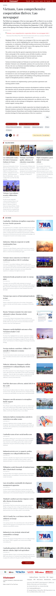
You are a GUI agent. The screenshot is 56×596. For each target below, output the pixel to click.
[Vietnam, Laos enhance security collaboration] (11, 185)
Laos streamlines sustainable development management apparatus (17, 484)
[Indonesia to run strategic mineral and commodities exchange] (45, 536)
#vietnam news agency (38, 127)
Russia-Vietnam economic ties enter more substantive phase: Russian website (17, 313)
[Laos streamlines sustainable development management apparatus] (45, 487)
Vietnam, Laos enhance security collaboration (10, 194)
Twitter (10, 135)
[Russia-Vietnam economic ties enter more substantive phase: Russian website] (45, 316)
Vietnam (9, 130)
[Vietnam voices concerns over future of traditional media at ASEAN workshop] (45, 262)
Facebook (6, 135)
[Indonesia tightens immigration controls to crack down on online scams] (45, 421)
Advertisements (47, 579)
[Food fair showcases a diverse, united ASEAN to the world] (45, 387)
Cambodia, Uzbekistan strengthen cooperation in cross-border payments (19, 222)
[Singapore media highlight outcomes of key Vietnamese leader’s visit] (45, 333)
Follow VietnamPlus (37, 135)
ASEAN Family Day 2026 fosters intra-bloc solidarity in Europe (17, 517)
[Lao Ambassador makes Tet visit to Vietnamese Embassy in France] (11, 150)
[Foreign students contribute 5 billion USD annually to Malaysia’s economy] (45, 352)
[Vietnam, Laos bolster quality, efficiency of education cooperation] (28, 150)
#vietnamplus (27, 127)
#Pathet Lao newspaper (11, 124)
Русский (48, 1)
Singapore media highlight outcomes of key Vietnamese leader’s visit (17, 330)
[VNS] (15, 572)
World (5, 5)
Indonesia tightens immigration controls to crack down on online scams (17, 418)
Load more (28, 562)
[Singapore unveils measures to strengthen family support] (45, 403)
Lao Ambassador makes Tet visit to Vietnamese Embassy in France (10, 160)
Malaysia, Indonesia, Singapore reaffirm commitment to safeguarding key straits (16, 365)
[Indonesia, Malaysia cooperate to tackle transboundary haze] (45, 246)
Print (14, 135)
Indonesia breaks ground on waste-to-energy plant (18, 278)
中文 (45, 1)
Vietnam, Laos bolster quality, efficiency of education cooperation (27, 160)
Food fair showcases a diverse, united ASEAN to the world (19, 384)
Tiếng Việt (28, 1)
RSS (47, 577)
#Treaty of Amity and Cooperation (13, 127)
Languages (29, 579)
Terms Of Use (42, 577)
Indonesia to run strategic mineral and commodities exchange (16, 533)
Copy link (17, 135)
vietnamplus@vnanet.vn (35, 588)
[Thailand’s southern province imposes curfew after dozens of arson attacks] (45, 503)
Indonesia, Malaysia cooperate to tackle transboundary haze (16, 243)
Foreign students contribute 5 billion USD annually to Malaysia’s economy (17, 349)
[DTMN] (35, 572)
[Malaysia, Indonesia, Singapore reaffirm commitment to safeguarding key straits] (45, 368)
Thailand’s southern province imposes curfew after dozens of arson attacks (18, 500)
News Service (40, 579)
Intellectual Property (33, 577)
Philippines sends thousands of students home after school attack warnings (18, 468)
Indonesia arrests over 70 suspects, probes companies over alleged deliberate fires (17, 452)
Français (37, 1)
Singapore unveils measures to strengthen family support (17, 400)
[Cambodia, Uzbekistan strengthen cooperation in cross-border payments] (45, 225)
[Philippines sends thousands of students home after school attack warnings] (45, 471)
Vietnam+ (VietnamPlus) (14, 1)
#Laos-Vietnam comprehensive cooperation (29, 124)
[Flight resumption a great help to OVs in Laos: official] (45, 150)
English (32, 1)
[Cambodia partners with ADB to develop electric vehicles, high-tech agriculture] (45, 552)
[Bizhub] (6, 572)
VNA (34, 579)
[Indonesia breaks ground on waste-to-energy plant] (45, 281)
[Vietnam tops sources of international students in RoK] (45, 300)
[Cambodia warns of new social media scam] (45, 438)
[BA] (44, 572)
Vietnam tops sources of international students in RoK (19, 297)
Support (51, 577)
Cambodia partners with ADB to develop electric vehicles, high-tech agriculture (16, 549)
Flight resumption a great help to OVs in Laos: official (45, 160)
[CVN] (25, 572)
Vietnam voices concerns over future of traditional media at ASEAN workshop (16, 259)
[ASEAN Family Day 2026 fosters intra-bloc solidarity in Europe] (45, 520)
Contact (54, 579)
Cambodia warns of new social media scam (17, 434)
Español (41, 1)
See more (8, 218)
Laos (48, 127)
